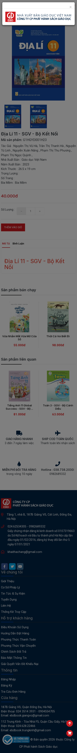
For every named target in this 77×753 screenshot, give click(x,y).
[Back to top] (69, 723)
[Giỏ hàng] (69, 733)
